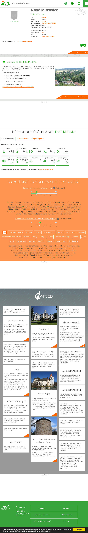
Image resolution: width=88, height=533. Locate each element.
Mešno (32, 207)
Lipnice (72, 204)
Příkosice (43, 209)
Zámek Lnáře (37, 253)
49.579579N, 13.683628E (49, 23)
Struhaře (61, 211)
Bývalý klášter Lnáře (67, 253)
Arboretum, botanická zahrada (11, 237)
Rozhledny (27, 237)
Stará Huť (28, 211)
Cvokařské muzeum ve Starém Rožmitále (28, 248)
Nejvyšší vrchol (21, 241)
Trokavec (77, 211)
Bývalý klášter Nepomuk (53, 246)
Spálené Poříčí (12, 211)
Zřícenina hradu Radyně (46, 257)
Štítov (48, 211)
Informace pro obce (42, 515)
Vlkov (25, 214)
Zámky (42, 237)
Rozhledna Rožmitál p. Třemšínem (51, 250)
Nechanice (25, 41)
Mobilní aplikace (66, 515)
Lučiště (19, 207)
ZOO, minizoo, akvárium (16, 232)
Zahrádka (38, 214)
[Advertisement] (44, 116)
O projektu (42, 508)
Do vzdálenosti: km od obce (37, 188)
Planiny (30, 41)
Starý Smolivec (39, 211)
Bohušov (10, 202)
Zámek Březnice (63, 257)
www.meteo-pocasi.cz (46, 170)
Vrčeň (30, 214)
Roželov (59, 209)
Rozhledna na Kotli (51, 253)
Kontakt (66, 521)
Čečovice (36, 202)
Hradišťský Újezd (37, 204)
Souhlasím (79, 529)
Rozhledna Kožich (21, 255)
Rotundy (75, 237)
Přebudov (28, 209)
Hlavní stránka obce (82, 52)
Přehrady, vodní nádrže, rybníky (75, 232)
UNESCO (38, 232)
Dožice (61, 202)
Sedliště (66, 209)
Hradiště (10, 204)
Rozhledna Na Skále (15, 246)
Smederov (75, 209)
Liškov (78, 204)
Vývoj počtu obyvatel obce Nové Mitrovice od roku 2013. (18, 87)
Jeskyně (83, 237)
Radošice (51, 209)
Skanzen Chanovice (64, 255)
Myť (62, 207)
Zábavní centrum (61, 241)
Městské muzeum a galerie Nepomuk (60, 248)
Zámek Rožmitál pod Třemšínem (23, 250)
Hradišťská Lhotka (22, 204)
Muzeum (50, 241)
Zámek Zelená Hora (71, 246)
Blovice (44, 21)
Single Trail (41, 241)
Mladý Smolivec (54, 207)
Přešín (35, 209)
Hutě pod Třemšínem (53, 204)
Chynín (43, 202)
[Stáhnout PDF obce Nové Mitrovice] (81, 45)
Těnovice (69, 211)
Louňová (11, 207)
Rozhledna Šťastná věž (33, 246)
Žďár (51, 214)
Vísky (19, 214)
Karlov (65, 204)
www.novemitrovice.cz (48, 36)
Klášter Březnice (50, 255)
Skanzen (60, 232)
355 (43, 32)
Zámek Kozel (71, 250)
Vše (4, 232)
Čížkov (55, 202)
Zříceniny (50, 237)
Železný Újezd (66, 214)
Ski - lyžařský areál (49, 232)
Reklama (66, 508)
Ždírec (56, 214)
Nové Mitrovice (44, 9)
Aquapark (29, 232)
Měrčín (26, 207)
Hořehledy (70, 202)
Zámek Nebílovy (36, 255)
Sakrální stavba (73, 241)
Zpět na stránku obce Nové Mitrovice (76, 97)
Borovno (18, 202)
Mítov (19, 41)
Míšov (39, 207)
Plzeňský (44, 17)
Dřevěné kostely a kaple (63, 237)
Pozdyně (19, 209)
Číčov (50, 202)
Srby (21, 211)
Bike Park (31, 241)
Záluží (45, 214)
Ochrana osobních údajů (42, 521)
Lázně (12, 241)
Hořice (77, 202)
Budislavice (27, 202)
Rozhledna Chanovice (27, 257)
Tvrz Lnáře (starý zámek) (21, 253)
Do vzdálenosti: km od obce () (35, 219)
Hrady (35, 237)
